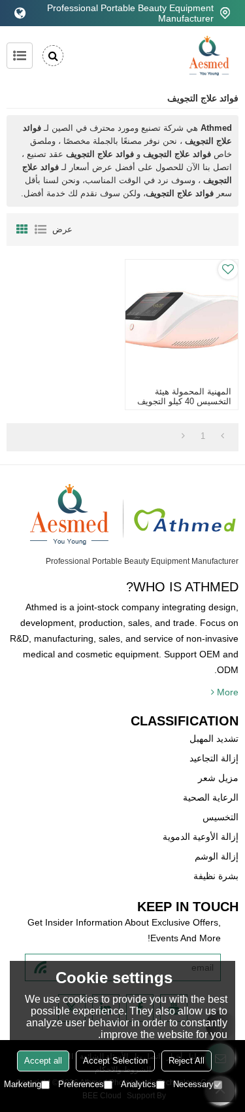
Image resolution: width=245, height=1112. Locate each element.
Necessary (193, 1084)
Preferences (81, 1084)
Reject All (186, 1061)
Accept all (43, 1061)
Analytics (138, 1084)
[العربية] (20, 13)
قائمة (40, 229)
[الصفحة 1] (222, 436)
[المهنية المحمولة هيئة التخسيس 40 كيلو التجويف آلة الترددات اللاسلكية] (181, 320)
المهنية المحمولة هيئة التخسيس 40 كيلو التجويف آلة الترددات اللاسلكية (184, 401)
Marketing (22, 1084)
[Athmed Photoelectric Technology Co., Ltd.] (209, 55)
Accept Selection (115, 1061)
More (227, 692)
